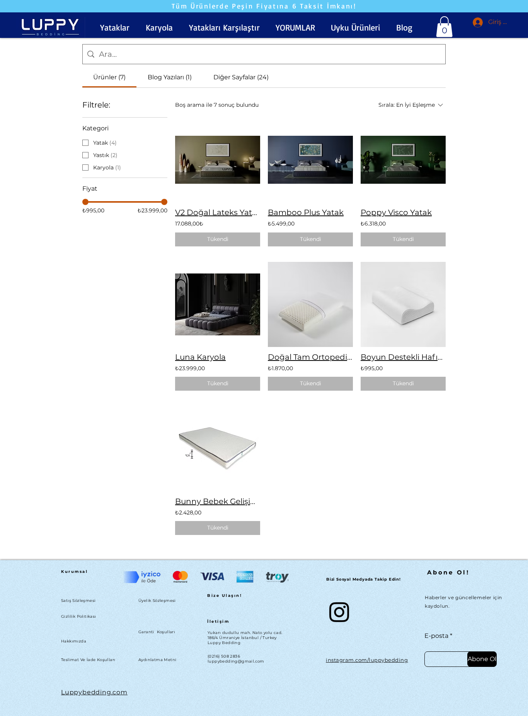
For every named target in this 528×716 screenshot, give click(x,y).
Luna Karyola (200, 357)
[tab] (109, 77)
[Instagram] (339, 612)
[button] (115, 27)
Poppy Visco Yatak (396, 212)
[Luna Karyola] (217, 304)
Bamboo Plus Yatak (306, 212)
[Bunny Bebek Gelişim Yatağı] (217, 448)
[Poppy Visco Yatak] (403, 159)
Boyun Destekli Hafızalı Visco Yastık (403, 357)
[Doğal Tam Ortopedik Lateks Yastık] (310, 304)
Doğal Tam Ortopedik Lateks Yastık (310, 357)
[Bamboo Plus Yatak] (310, 159)
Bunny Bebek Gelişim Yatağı (217, 501)
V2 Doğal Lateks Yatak (217, 212)
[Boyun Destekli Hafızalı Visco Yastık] (403, 304)
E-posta (436, 636)
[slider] (85, 202)
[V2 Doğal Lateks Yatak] (217, 159)
